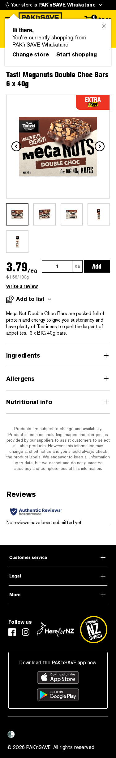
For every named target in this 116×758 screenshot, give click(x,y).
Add (96, 266)
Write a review (22, 286)
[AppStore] (58, 677)
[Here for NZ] (55, 629)
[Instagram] (25, 632)
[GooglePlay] (58, 695)
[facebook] (12, 632)
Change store (30, 54)
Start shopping (76, 54)
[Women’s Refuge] (11, 734)
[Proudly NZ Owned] (93, 629)
